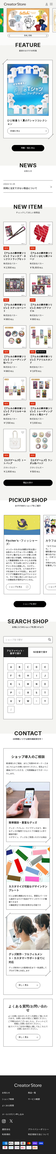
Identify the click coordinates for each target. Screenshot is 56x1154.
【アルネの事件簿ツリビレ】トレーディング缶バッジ (14, 359)
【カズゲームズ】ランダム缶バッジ (41, 461)
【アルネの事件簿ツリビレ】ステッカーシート (14, 307)
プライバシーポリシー (38, 1129)
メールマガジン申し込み (13, 1114)
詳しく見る (24, 985)
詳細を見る (15, 130)
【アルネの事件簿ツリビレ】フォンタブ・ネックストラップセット (14, 256)
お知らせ (6, 1093)
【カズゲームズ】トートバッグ (14, 461)
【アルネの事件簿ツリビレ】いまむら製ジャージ (41, 256)
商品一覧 (32, 1093)
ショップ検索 (8, 1099)
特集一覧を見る (28, 148)
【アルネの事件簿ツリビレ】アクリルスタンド (41, 359)
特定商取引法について (38, 1134)
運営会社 (6, 1129)
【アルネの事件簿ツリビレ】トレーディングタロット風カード (41, 411)
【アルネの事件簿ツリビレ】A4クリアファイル (41, 307)
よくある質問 (8, 1105)
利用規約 (6, 1134)
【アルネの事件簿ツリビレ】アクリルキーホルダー (14, 411)
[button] (9, 35)
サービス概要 (34, 1099)
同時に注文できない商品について (20, 188)
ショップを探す (30, 604)
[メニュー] (51, 4)
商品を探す (28, 482)
